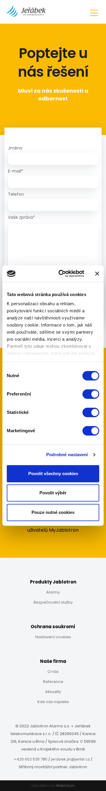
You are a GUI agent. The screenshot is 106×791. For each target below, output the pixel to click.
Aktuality (53, 691)
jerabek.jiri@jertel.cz (70, 759)
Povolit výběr (53, 492)
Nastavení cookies (53, 637)
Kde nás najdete (53, 702)
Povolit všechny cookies (53, 473)
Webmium (65, 785)
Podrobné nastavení (67, 454)
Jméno (15, 148)
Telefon (16, 194)
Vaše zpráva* (21, 217)
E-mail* (15, 171)
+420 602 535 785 (30, 759)
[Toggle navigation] (94, 12)
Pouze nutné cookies (53, 512)
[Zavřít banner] (97, 273)
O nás (53, 671)
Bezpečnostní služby (53, 602)
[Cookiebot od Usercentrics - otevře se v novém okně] (62, 273)
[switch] (90, 394)
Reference (53, 681)
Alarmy (53, 592)
